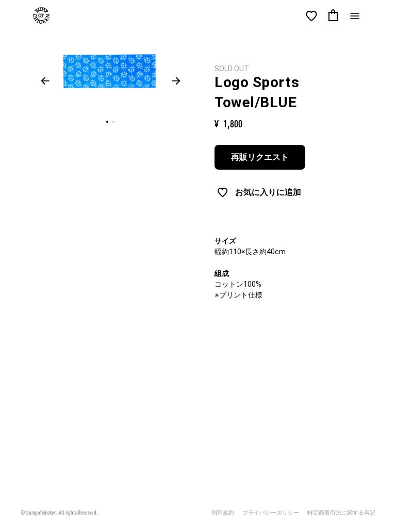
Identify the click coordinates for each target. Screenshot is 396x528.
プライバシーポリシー (270, 512)
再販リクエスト (260, 157)
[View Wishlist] (311, 16)
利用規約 (222, 512)
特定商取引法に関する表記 (341, 512)
